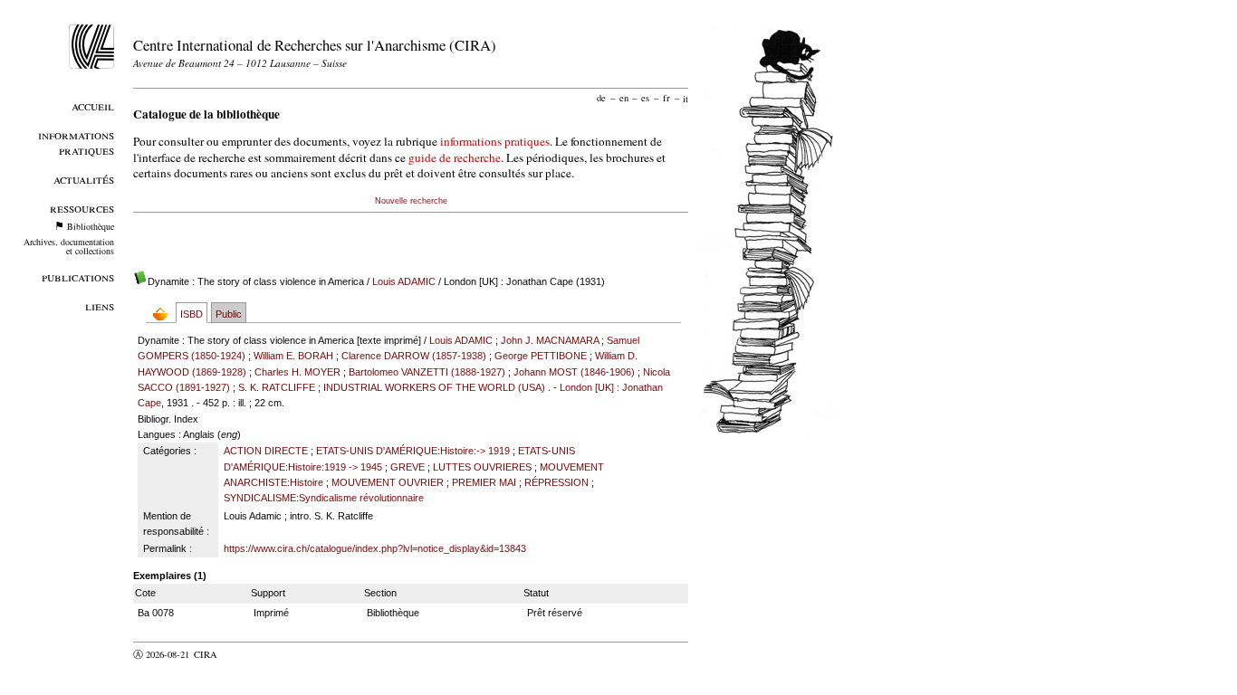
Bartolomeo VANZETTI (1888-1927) (427, 372)
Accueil (93, 105)
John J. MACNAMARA (550, 340)
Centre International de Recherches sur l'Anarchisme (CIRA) (314, 44)
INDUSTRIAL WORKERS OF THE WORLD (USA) (434, 387)
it (685, 97)
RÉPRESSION (556, 482)
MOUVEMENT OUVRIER (387, 482)
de (601, 97)
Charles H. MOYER (297, 372)
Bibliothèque (90, 226)
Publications (78, 276)
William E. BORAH (293, 355)
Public (229, 314)
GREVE (407, 467)
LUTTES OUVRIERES (482, 467)
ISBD (191, 314)
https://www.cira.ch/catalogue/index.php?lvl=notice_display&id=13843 (375, 548)
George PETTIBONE (540, 355)
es (645, 97)
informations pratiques (495, 141)
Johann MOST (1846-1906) (574, 372)
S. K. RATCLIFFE (276, 387)
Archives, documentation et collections (69, 246)
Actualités (83, 178)
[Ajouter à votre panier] (164, 313)
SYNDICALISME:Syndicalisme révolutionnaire (324, 497)
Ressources (82, 207)
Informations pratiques (76, 142)
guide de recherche (454, 157)
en (623, 97)
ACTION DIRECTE (266, 450)
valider (240, 654)
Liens (99, 305)
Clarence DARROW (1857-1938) (413, 355)
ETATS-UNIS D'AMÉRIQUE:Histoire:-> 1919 (413, 450)
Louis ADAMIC (404, 281)
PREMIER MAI (484, 482)
